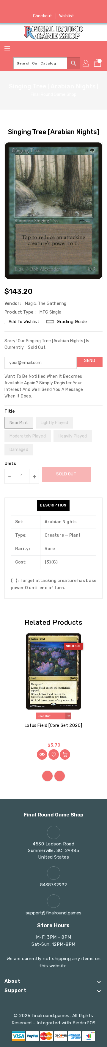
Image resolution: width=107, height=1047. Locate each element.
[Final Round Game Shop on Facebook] (30, 6)
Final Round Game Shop (53, 94)
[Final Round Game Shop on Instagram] (53, 6)
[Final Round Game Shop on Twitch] (76, 6)
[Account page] (86, 63)
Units (10, 464)
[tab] (53, 505)
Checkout (42, 16)
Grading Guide (72, 321)
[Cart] (98, 63)
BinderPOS (84, 1022)
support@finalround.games (53, 913)
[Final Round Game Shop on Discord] (64, 6)
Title (9, 411)
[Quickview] (42, 754)
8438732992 (53, 885)
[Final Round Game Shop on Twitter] (42, 6)
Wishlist (66, 16)
